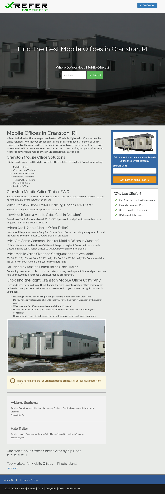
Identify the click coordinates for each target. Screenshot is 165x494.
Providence (12, 467)
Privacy (31, 488)
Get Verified (149, 5)
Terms (40, 488)
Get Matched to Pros (133, 179)
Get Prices (93, 75)
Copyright (51, 488)
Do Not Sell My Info (69, 488)
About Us (9, 480)
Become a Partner (29, 480)
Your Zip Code (121, 165)
